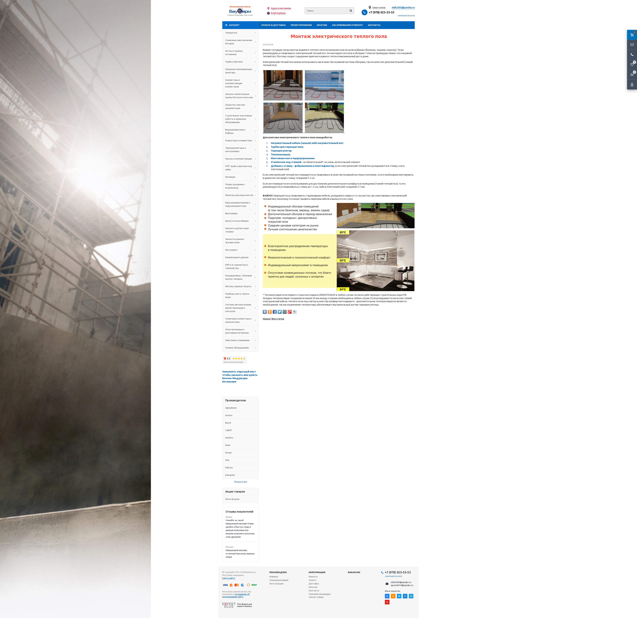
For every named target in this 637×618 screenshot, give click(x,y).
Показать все (240, 482)
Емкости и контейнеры (237, 221)
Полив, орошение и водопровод (235, 186)
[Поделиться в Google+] (290, 312)
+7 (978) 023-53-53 (381, 12)
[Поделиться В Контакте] (265, 312)
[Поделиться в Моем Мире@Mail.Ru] (285, 312)
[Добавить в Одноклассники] (270, 312)
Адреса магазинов (281, 8)
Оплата (312, 580)
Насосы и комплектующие (238, 158)
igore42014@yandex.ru (402, 585)
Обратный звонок (406, 16)
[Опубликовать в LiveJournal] (295, 312)
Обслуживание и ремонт (347, 25)
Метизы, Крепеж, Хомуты (238, 286)
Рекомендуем (278, 572)
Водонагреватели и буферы (235, 131)
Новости (313, 576)
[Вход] (632, 85)
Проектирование (301, 25)
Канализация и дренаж (236, 257)
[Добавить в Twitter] (280, 312)
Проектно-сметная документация (235, 106)
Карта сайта (228, 578)
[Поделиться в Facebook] (275, 312)
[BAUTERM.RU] (240, 11)
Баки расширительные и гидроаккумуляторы (237, 204)
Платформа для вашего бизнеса (244, 605)
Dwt (227, 460)
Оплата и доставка (273, 25)
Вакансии (354, 572)
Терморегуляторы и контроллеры (235, 149)
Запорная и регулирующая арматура (238, 71)
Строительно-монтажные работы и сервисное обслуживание (238, 118)
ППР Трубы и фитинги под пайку (238, 168)
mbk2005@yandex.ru (403, 7)
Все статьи (278, 318)
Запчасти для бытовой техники (237, 230)
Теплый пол (231, 32)
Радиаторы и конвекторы (238, 140)
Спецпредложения (278, 580)
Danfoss (229, 437)
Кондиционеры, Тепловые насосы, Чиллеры (238, 277)
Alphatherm (231, 408)
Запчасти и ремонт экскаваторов (235, 241)
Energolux (230, 475)
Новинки (273, 576)
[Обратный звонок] (632, 55)
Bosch (228, 423)
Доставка (314, 583)
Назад (266, 318)
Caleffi (228, 430)
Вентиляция (231, 213)
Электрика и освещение (237, 340)
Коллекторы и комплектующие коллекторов (233, 83)
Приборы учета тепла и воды (237, 295)
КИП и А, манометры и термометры (236, 266)
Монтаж (322, 25)
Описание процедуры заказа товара (320, 595)
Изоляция (230, 177)
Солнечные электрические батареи (238, 42)
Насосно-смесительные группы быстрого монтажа (239, 95)
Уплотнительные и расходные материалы (237, 331)
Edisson (229, 467)
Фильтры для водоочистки (239, 195)
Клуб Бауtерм (278, 13)
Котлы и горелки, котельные (234, 52)
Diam (227, 445)
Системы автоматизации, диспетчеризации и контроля (238, 307)
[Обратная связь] (632, 45)
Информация (317, 572)
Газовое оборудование (237, 347)
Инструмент (231, 250)
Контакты (374, 25)
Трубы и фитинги (234, 62)
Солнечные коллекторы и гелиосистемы (238, 320)
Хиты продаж (232, 499)
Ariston (228, 415)
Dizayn (228, 452)
